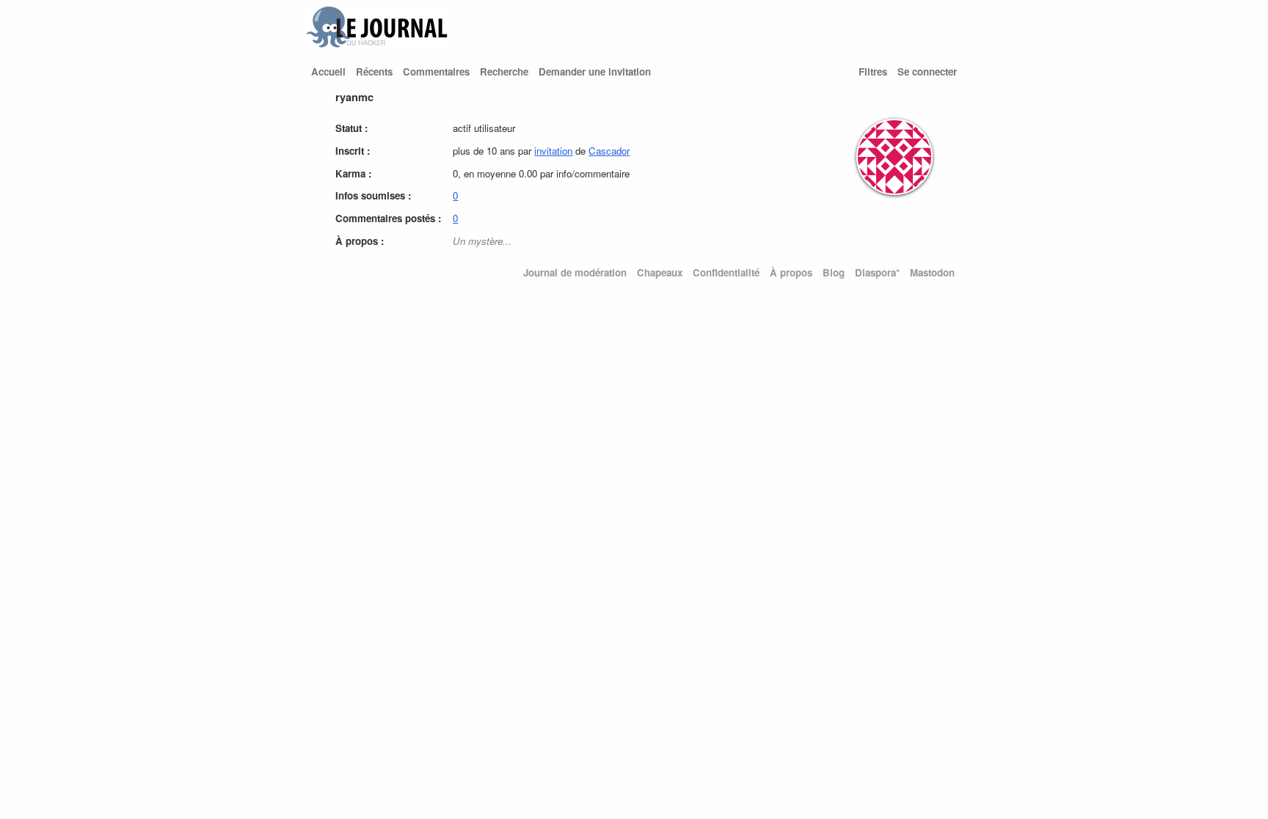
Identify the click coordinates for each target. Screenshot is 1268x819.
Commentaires (436, 71)
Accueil (328, 71)
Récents (374, 71)
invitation (553, 151)
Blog (834, 272)
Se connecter (927, 71)
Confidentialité (726, 272)
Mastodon (932, 272)
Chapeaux (659, 272)
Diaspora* (877, 272)
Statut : (351, 128)
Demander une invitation (595, 71)
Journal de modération (575, 272)
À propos (791, 272)
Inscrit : (352, 151)
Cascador (609, 151)
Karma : (353, 173)
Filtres (873, 71)
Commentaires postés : (388, 218)
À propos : (359, 241)
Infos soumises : (373, 195)
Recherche (504, 71)
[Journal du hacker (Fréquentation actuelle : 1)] (377, 44)
